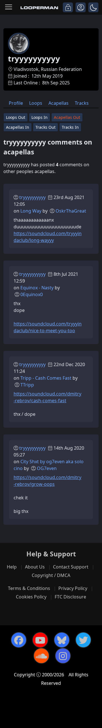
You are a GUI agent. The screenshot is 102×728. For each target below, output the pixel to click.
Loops (35, 103)
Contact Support (70, 567)
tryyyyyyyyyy (32, 197)
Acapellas (58, 103)
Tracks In (70, 127)
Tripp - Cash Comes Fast (45, 378)
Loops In (39, 117)
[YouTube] (40, 640)
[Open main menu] (8, 7)
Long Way (30, 211)
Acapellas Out (67, 117)
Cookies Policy (31, 597)
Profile (16, 103)
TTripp (27, 385)
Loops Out (15, 117)
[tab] (16, 102)
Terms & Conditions (29, 588)
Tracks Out (45, 127)
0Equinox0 (31, 294)
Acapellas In (17, 127)
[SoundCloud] (41, 656)
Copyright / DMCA (51, 575)
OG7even (47, 468)
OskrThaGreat (71, 211)
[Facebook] (19, 640)
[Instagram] (63, 656)
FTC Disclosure (70, 597)
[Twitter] (83, 640)
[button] (93, 7)
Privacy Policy (72, 588)
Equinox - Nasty (37, 288)
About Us (35, 567)
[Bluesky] (62, 640)
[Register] (80, 7)
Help (12, 567)
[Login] (68, 7)
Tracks (82, 103)
